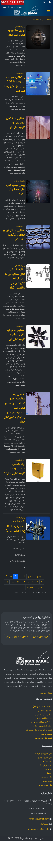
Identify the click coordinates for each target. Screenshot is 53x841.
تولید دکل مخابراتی (43, 718)
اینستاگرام (44, 824)
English (6, 7)
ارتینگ (49, 773)
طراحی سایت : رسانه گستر (33, 838)
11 (18, 582)
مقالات (36, 19)
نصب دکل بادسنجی (43, 738)
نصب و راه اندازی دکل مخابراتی (39, 730)
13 (7, 582)
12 (12, 582)
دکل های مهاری (45, 757)
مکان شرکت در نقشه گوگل (37, 829)
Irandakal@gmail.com (39, 819)
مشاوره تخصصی (45, 710)
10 (23, 582)
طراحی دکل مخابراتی (43, 714)
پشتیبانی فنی (46, 734)
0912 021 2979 (12, 2)
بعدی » (39, 587)
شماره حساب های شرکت (41, 706)
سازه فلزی (47, 781)
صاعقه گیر (47, 761)
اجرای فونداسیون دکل (42, 726)
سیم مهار (48, 769)
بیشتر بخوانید (46, 693)
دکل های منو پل (45, 785)
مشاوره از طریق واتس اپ (17, 636)
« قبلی (30, 576)
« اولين (39, 576)
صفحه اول (46, 19)
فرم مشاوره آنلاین (40, 636)
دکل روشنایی (46, 777)
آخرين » (30, 587)
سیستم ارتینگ (45, 765)
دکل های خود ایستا (43, 753)
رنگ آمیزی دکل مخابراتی (41, 722)
